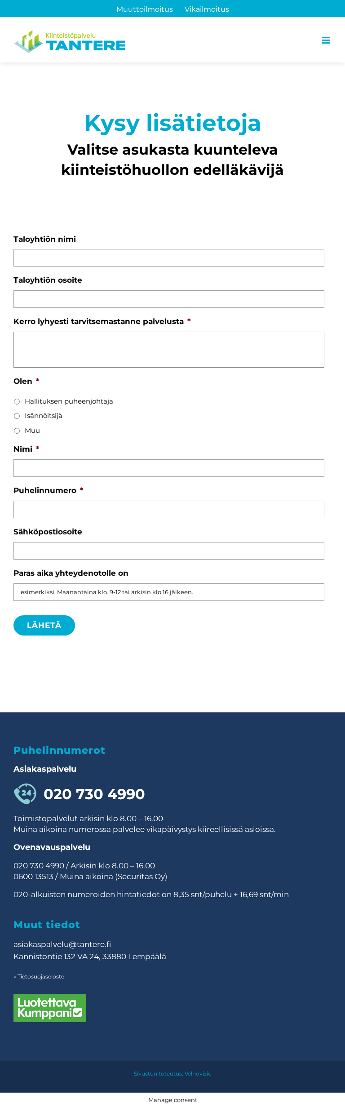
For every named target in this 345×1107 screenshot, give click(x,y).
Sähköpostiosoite (47, 531)
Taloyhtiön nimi (44, 239)
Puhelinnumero (48, 490)
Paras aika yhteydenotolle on (70, 573)
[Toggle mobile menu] (327, 40)
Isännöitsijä (43, 416)
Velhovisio (198, 1073)
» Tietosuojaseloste (38, 976)
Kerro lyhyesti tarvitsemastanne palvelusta (101, 321)
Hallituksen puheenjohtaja (69, 401)
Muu (32, 431)
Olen (26, 381)
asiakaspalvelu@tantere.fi (62, 944)
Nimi (26, 449)
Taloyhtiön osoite (47, 280)
